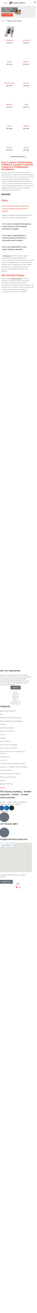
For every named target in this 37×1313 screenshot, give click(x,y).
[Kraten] (26, 139)
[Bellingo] (26, 117)
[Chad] (26, 96)
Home (3, 21)
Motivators (7, 256)
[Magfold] (26, 53)
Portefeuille (26, 40)
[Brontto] (26, 75)
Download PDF (7, 15)
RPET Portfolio (9, 83)
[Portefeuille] (26, 32)
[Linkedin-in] (6, 808)
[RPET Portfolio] (9, 75)
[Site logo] (18, 3)
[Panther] (9, 139)
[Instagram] (11, 808)
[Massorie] (9, 96)
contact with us (16, 279)
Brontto (26, 83)
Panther (9, 147)
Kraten (26, 147)
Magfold (26, 62)
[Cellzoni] (9, 117)
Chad (26, 104)
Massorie (9, 104)
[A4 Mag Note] (9, 32)
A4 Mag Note (9, 40)
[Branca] (9, 53)
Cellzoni (9, 126)
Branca (9, 62)
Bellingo (26, 126)
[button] (9, 36)
